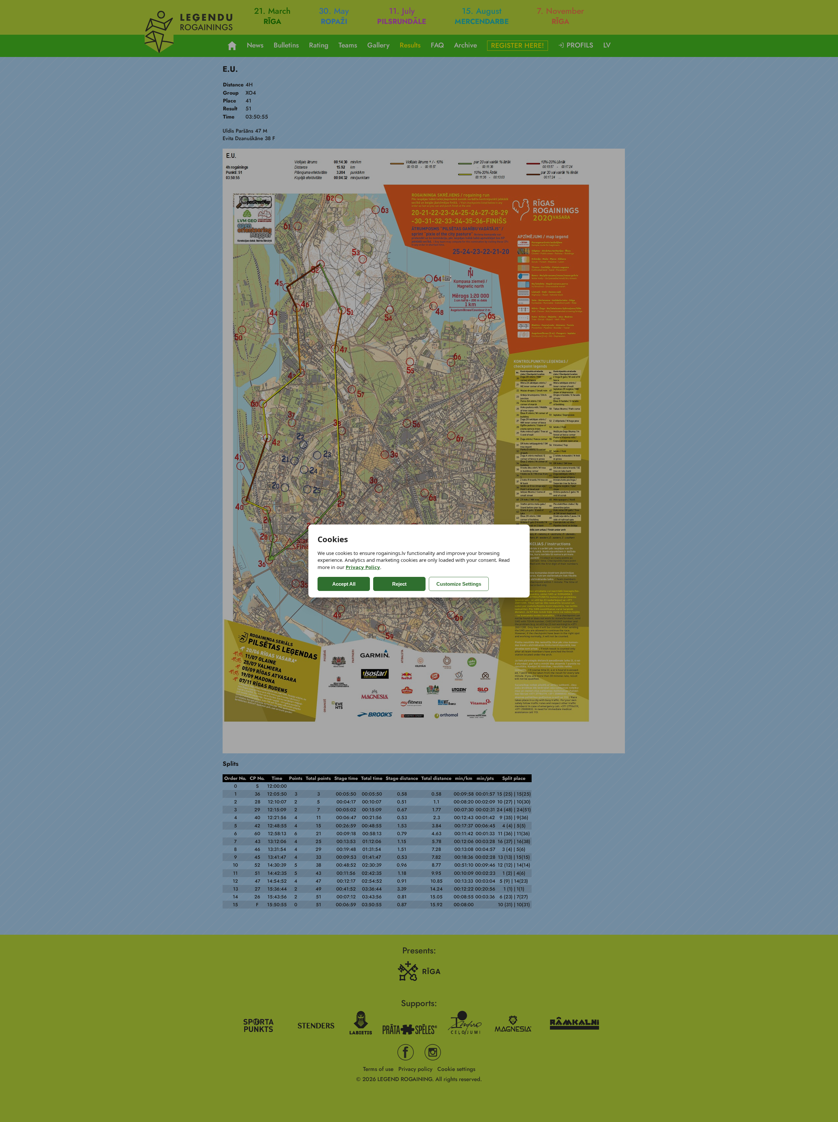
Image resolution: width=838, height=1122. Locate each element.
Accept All (343, 584)
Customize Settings (458, 584)
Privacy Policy (363, 567)
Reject (399, 584)
